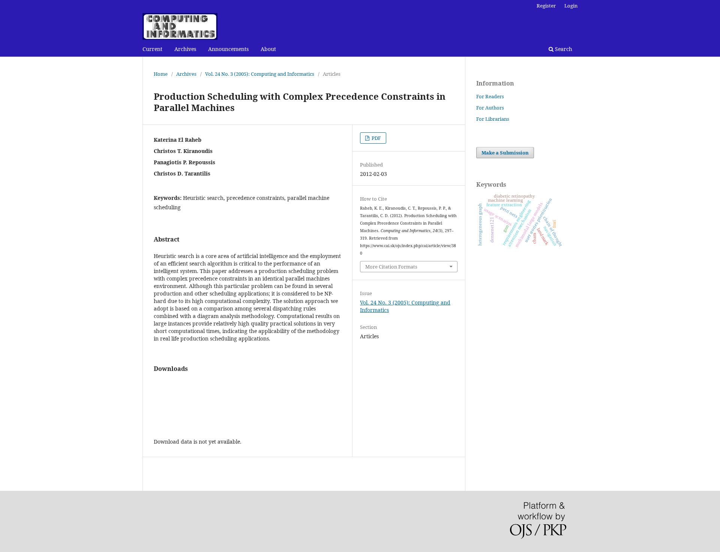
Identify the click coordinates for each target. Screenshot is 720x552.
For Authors (490, 107)
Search (563, 48)
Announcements (228, 48)
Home (161, 73)
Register (546, 5)
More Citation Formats (391, 266)
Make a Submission (505, 152)
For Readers (490, 96)
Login (571, 5)
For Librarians (492, 119)
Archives (185, 48)
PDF (375, 138)
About (268, 48)
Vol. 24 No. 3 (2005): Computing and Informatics (259, 73)
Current (152, 48)
